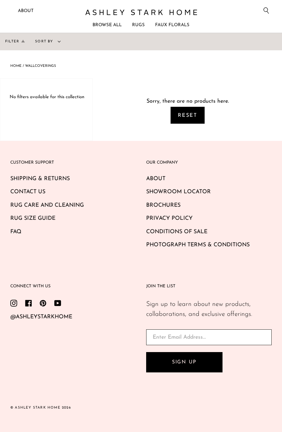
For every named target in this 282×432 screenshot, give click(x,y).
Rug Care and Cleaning (47, 205)
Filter (12, 41)
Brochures (163, 205)
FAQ (15, 232)
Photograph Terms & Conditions (198, 245)
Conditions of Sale (176, 232)
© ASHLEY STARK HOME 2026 (40, 408)
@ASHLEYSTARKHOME (41, 317)
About (26, 11)
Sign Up (184, 362)
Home (16, 66)
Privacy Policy (169, 218)
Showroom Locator (178, 192)
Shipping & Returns (40, 179)
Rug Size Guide (32, 218)
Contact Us (27, 192)
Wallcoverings (40, 66)
